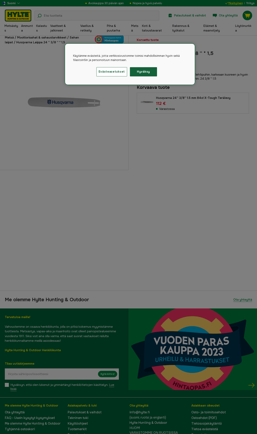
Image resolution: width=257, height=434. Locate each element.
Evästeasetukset (112, 71)
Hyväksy (143, 71)
